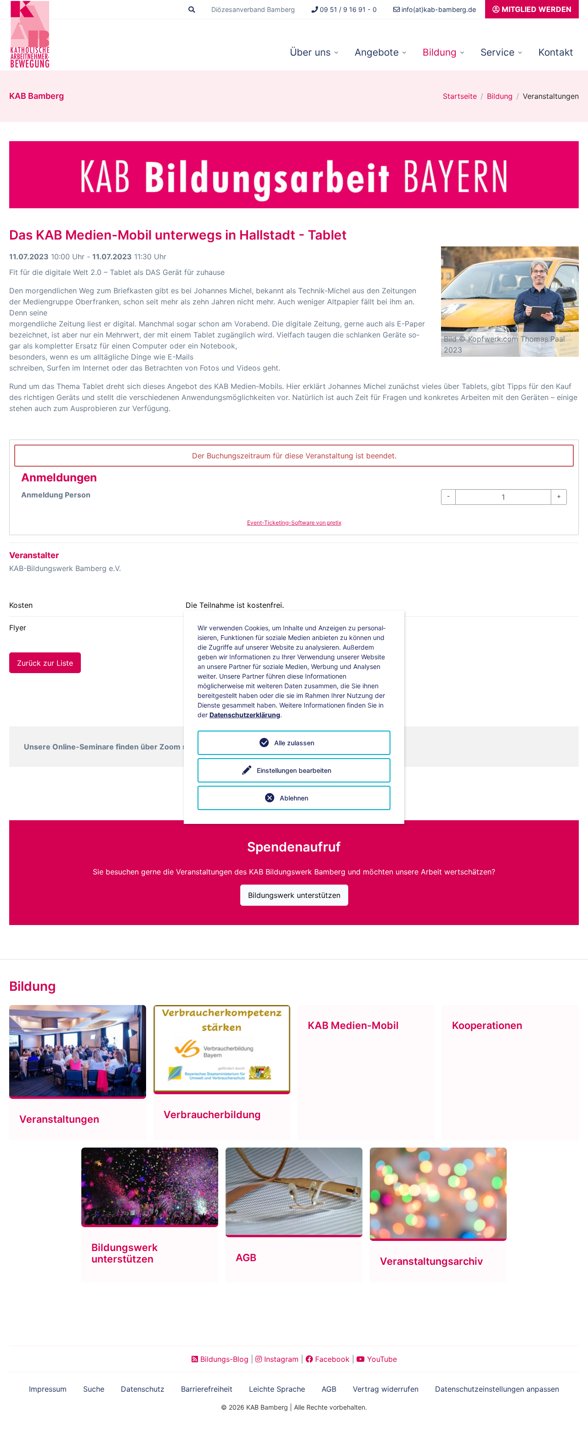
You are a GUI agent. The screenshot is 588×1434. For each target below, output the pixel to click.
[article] (294, 487)
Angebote (377, 52)
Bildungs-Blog (223, 1359)
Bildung (440, 52)
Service (497, 52)
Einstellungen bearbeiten (294, 770)
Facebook (331, 1359)
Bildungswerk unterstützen (294, 895)
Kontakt (555, 52)
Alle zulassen (294, 743)
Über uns (310, 52)
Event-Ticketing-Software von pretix (294, 522)
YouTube (381, 1359)
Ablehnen (294, 798)
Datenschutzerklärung (244, 715)
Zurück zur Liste (45, 663)
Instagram (280, 1359)
